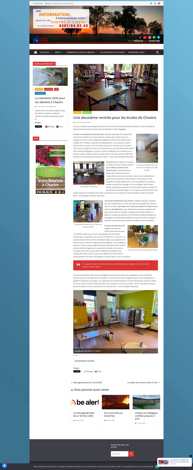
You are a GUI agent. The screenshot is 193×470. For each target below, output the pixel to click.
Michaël (87, 122)
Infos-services (40, 93)
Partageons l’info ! (136, 52)
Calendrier (48, 89)
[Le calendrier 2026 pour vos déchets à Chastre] (50, 77)
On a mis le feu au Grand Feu (113, 414)
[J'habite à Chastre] (35, 52)
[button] (50, 52)
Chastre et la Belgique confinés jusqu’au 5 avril (146, 415)
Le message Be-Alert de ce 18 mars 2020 (83, 414)
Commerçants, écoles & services (80, 52)
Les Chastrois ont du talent (112, 52)
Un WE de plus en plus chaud (62, 3)
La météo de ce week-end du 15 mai (142, 382)
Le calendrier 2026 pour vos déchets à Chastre (50, 100)
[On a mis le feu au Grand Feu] (115, 396)
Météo (57, 52)
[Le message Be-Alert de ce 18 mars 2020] (85, 396)
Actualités (44, 52)
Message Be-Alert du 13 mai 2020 (88, 382)
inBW (56, 89)
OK (157, 466)
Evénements (87, 112)
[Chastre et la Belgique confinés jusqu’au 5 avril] (146, 396)
